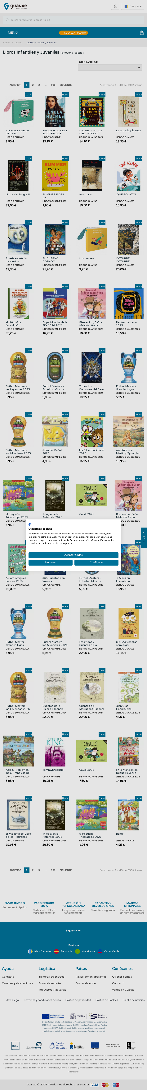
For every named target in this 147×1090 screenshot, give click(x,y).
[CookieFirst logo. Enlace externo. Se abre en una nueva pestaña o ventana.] (30, 524)
